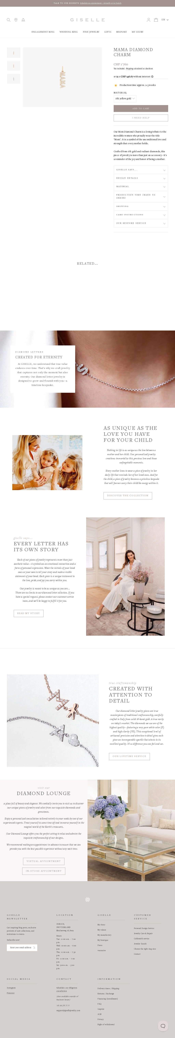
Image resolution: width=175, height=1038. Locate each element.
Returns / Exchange (106, 994)
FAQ (100, 1004)
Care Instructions (130, 215)
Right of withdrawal (106, 1025)
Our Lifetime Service (129, 756)
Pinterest (11, 993)
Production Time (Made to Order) (136, 196)
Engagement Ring (43, 32)
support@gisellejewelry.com (68, 1011)
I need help (141, 118)
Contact (137, 954)
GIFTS (107, 32)
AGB (99, 1014)
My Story (137, 32)
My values (102, 930)
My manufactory (104, 935)
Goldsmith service (141, 939)
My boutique (103, 940)
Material (120, 93)
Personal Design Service (144, 928)
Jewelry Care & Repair (143, 934)
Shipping (129, 69)
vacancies (102, 951)
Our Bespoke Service (131, 223)
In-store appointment (44, 871)
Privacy (101, 1019)
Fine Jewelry (91, 32)
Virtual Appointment (44, 861)
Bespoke (121, 32)
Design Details (127, 178)
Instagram (11, 988)
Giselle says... (127, 170)
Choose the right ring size (145, 949)
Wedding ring (69, 32)
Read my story (28, 613)
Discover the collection (128, 496)
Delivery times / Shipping (108, 989)
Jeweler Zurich (140, 944)
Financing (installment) (108, 999)
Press (100, 945)
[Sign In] (34, 947)
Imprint (101, 1009)
